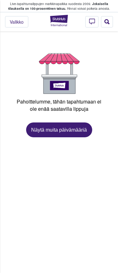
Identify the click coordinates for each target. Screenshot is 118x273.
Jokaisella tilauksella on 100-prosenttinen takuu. (58, 6)
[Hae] (107, 21)
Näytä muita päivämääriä (59, 130)
